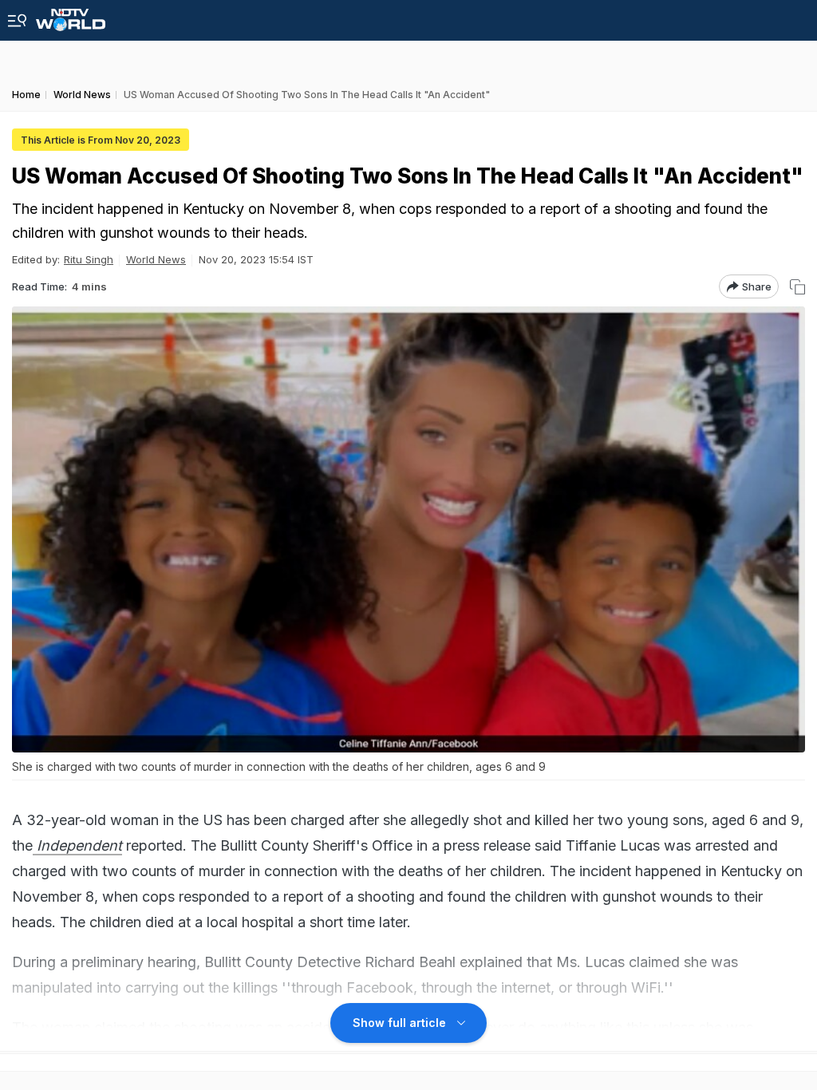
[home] (70, 15)
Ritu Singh (88, 259)
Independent (77, 845)
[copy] (797, 286)
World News (156, 259)
